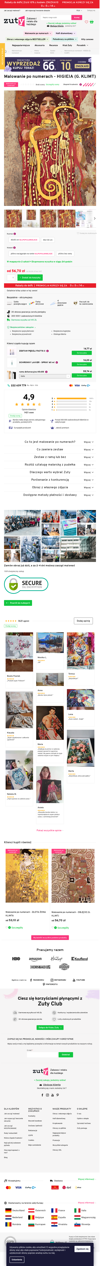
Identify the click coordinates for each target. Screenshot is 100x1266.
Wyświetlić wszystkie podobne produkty (49, 937)
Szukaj (76, 17)
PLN (77, 11)
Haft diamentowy (58, 1118)
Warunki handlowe (34, 1121)
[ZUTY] (49, 1072)
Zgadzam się (82, 1249)
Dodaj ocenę (14, 416)
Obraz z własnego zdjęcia (61, 1114)
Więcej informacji (85, 1179)
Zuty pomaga (81, 1128)
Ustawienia (16, 1259)
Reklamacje (31, 1130)
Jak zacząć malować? (11, 11)
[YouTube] (51, 1095)
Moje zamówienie (33, 1145)
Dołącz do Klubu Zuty (48, 1027)
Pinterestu (51, 984)
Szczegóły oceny (51, 84)
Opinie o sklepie (82, 1118)
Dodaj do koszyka (29, 277)
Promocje (55, 1140)
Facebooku (37, 980)
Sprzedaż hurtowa (83, 1123)
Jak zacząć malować (11, 1114)
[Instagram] (46, 1095)
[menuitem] (37, 33)
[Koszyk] (92, 22)
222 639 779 (17, 385)
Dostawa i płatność (34, 1126)
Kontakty (30, 1116)
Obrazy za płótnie (58, 1128)
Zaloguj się (65, 1054)
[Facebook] (41, 1095)
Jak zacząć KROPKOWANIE (9, 1127)
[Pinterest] (56, 1095)
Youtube (79, 980)
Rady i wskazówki (9, 1133)
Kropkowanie (56, 1123)
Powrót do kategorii (19, 602)
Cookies (30, 1140)
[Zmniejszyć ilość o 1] (15, 279)
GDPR (29, 1135)
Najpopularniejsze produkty (58, 1134)
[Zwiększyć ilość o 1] (15, 276)
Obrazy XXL (56, 1150)
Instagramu (59, 980)
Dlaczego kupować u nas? (10, 1151)
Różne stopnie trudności (12, 1138)
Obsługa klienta (56, 26)
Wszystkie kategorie (59, 1145)
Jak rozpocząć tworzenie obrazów (36, 11)
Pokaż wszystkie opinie (48, 830)
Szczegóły (16, 927)
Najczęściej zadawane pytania (11, 1144)
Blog (4, 1157)
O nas (78, 1114)
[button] (82, 621)
